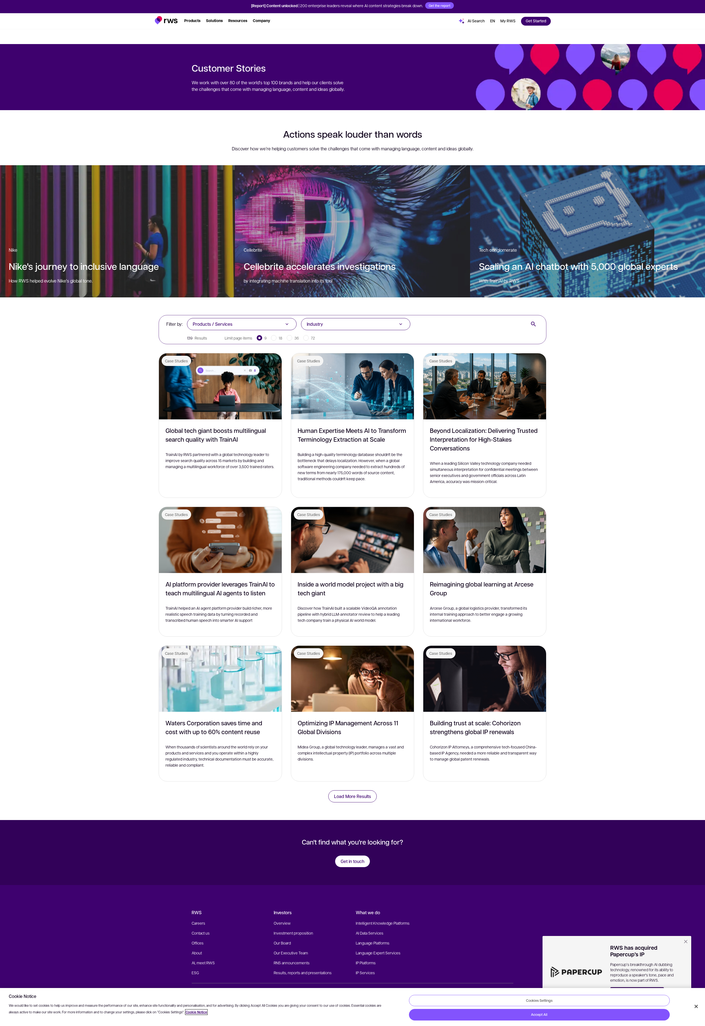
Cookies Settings (539, 1000)
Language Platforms (372, 942)
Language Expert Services (378, 952)
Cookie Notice (196, 1012)
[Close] (696, 1006)
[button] (166, 20)
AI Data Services (369, 932)
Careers (198, 923)
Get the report (439, 5)
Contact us (201, 932)
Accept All (539, 1014)
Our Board (282, 942)
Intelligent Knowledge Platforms (383, 923)
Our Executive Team (291, 952)
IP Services (365, 972)
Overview (282, 923)
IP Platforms (366, 962)
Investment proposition (293, 932)
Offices (198, 942)
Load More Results (352, 796)
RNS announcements (292, 962)
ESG (195, 972)
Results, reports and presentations (303, 972)
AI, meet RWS (203, 962)
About (197, 952)
